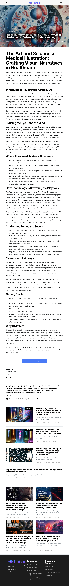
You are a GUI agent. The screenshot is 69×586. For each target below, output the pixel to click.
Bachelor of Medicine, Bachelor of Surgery (17, 386)
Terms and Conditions (53, 572)
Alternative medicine (40, 385)
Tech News (39, 500)
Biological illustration (35, 386)
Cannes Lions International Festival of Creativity (19, 388)
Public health (20, 392)
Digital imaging (53, 388)
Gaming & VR (12, 31)
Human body (32, 390)
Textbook (38, 392)
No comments (18, 41)
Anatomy (49, 385)
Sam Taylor (38, 517)
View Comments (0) (34, 361)
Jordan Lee (38, 422)
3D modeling (9, 385)
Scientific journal (30, 392)
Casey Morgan (10, 377)
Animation (55, 385)
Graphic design (17, 390)
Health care (25, 390)
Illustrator (40, 390)
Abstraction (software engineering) (23, 385)
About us (49, 575)
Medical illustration (11, 392)
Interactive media (48, 390)
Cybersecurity (33, 564)
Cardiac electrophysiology (40, 388)
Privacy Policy (50, 569)
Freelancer (9, 390)
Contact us (49, 566)
